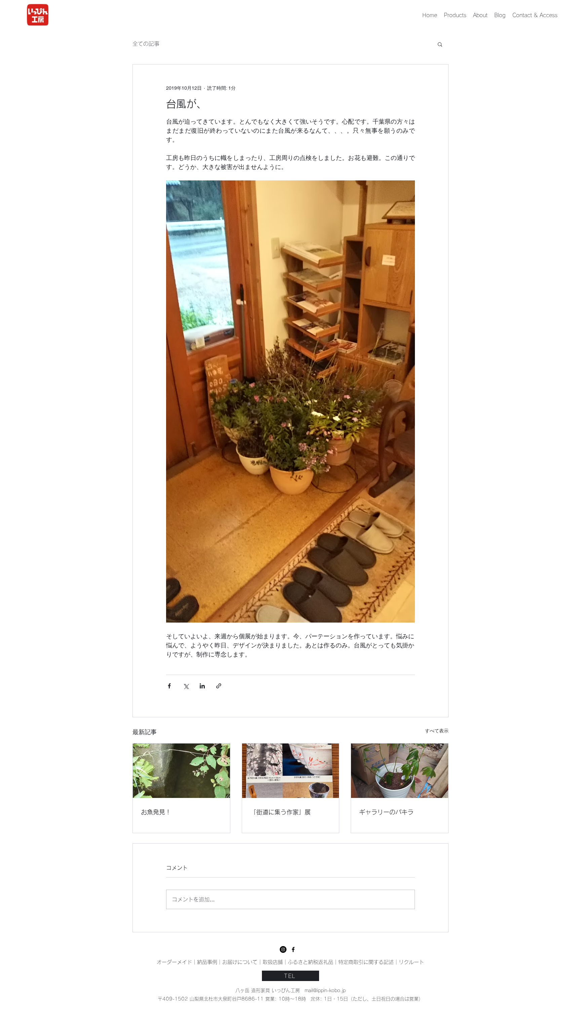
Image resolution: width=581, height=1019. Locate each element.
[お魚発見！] (181, 771)
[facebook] (283, 949)
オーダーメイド (174, 962)
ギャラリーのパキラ (386, 812)
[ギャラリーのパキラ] (399, 771)
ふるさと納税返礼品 (310, 962)
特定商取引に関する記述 (366, 962)
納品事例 (207, 962)
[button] (440, 44)
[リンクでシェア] (219, 686)
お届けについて (240, 962)
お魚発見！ (156, 812)
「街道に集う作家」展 (280, 812)
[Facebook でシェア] (169, 686)
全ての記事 (145, 43)
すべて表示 (437, 730)
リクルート (411, 962)
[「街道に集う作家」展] (290, 771)
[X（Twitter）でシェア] (186, 686)
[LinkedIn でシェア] (202, 686)
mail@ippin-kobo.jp (325, 990)
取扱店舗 (273, 962)
